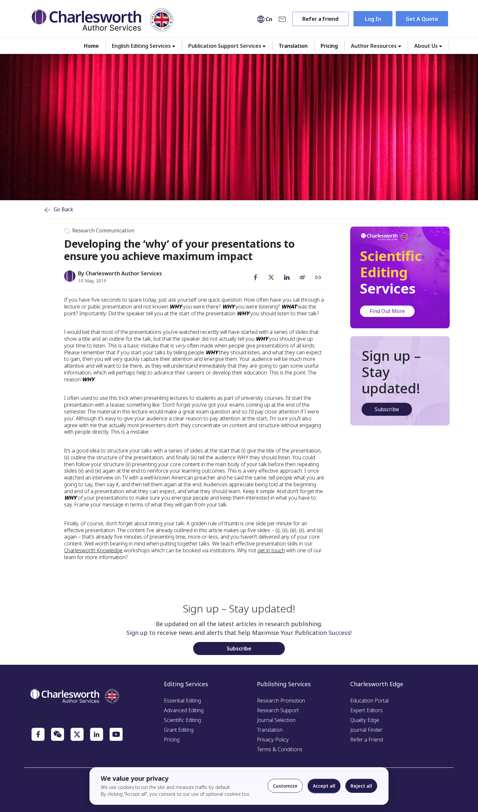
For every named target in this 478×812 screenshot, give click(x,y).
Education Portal (369, 700)
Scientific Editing (182, 720)
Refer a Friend (320, 18)
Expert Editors (366, 710)
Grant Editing (178, 729)
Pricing (329, 45)
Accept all (324, 786)
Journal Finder (366, 729)
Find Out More (387, 311)
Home (91, 45)
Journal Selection (276, 720)
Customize (285, 786)
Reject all (361, 786)
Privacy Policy (273, 739)
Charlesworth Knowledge (93, 550)
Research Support (278, 710)
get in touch (271, 550)
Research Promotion (281, 700)
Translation (293, 45)
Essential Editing (182, 700)
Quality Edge (364, 720)
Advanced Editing (184, 710)
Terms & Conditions (279, 749)
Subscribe (387, 409)
